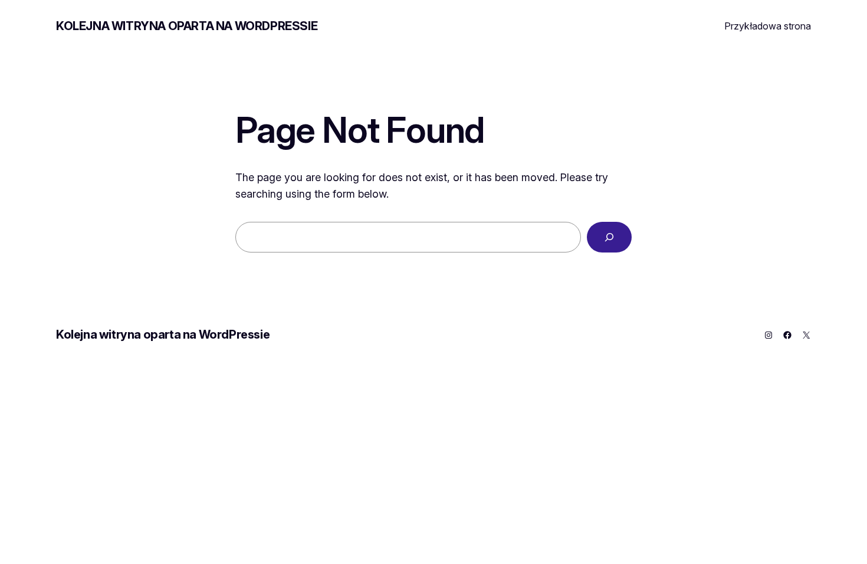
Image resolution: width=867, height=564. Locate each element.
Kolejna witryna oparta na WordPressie (186, 26)
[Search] (609, 237)
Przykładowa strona (767, 26)
